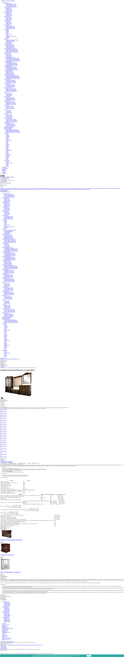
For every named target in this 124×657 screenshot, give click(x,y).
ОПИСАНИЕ (4, 463)
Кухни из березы (9, 55)
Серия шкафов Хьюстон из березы (12, 64)
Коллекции (6, 133)
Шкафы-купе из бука (9, 72)
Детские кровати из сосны (10, 28)
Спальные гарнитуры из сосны (11, 6)
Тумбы (7, 165)
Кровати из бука (9, 9)
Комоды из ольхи (7, 616)
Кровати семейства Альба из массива (10, 48)
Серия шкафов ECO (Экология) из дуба (12, 58)
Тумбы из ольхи (7, 611)
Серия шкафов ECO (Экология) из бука (10, 249)
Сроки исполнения (9, 462)
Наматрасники (8, 43)
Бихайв (10, 643)
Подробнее (2, 364)
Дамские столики (7, 96)
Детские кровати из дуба (8, 216)
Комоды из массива (7, 16)
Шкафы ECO (4, 626)
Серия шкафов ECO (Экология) (9, 57)
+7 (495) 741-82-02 (3, 179)
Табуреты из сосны (9, 117)
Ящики (3, 639)
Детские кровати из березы (10, 27)
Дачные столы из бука (8, 297)
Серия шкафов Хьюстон (8, 61)
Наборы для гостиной (7, 87)
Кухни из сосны (8, 56)
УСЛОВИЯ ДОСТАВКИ (11, 463)
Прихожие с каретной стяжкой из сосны (12, 78)
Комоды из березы (7, 209)
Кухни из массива (72, 188)
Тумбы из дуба (8, 21)
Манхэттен (8, 144)
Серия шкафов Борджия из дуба (9, 257)
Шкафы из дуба (8, 12)
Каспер (7, 152)
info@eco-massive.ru (3, 648)
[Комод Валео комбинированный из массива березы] (62, 534)
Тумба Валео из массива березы (7, 554)
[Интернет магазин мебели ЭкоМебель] (8, 0)
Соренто (7, 149)
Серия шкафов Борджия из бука (11, 67)
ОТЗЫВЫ (28, 463)
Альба (7, 138)
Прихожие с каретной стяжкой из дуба (12, 75)
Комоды (5, 222)
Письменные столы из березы (11, 81)
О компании (4, 167)
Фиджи (7, 147)
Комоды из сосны (9, 19)
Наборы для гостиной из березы (11, 90)
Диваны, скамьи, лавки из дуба (11, 119)
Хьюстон (7, 137)
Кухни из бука (8, 54)
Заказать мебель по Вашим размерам (6, 461)
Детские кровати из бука (10, 26)
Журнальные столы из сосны (11, 104)
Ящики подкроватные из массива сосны (13, 132)
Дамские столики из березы (10, 99)
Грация (7, 148)
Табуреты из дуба (9, 114)
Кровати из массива (7, 7)
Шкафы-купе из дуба (9, 71)
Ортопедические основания (7, 638)
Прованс (7, 156)
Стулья (7, 35)
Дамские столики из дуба (10, 97)
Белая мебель (6, 29)
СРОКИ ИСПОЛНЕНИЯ (21, 463)
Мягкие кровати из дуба (10, 45)
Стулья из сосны (9, 113)
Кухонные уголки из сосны (10, 126)
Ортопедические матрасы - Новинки (10, 230)
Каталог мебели (5, 2)
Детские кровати (7, 25)
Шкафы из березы (9, 14)
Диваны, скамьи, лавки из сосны (11, 121)
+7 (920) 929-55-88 (3, 181)
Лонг (7, 159)
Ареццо (7, 134)
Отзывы (3, 171)
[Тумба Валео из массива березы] (62, 548)
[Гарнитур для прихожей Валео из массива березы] (18, 396)
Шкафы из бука (8, 13)
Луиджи (7, 157)
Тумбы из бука (8, 22)
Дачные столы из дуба (10, 106)
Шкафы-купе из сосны (10, 73)
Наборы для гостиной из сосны (11, 91)
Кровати (7, 30)
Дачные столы (6, 105)
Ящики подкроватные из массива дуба (12, 129)
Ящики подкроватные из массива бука (12, 130)
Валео (7, 151)
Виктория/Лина (6, 345)
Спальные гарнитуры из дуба (11, 4)
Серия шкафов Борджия (98, 188)
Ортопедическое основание (64, 189)
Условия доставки (3, 462)
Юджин (7, 141)
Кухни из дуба (8, 53)
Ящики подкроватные (8, 128)
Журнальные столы (7, 100)
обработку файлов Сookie (55, 655)
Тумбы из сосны (9, 24)
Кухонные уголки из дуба (10, 123)
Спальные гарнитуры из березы (9, 196)
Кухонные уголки (7, 122)
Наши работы (4, 173)
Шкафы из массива (17, 188)
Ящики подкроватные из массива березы (13, 131)
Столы (7, 163)
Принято (89, 655)
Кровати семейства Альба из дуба (11, 49)
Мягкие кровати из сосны (10, 47)
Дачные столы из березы (10, 107)
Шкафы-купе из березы (8, 263)
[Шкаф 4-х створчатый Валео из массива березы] (62, 564)
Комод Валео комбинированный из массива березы (11, 539)
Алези (7, 143)
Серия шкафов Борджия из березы (11, 68)
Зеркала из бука (6, 284)
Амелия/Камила (8, 150)
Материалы (4, 170)
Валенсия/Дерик (9, 140)
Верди (5, 331)
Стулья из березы (9, 112)
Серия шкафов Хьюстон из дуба (11, 62)
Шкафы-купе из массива (8, 70)
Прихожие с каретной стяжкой (9, 74)
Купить (1, 542)
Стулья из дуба (8, 110)
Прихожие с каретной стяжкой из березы (13, 77)
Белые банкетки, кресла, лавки (11, 36)
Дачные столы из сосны (10, 108)
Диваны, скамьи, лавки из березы (9, 311)
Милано (7, 155)
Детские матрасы (9, 42)
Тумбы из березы (9, 23)
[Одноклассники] (2, 175)
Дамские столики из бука (10, 98)
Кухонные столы (9, 34)
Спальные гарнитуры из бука (9, 195)
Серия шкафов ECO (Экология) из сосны (13, 60)
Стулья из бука (8, 111)
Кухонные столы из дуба (10, 84)
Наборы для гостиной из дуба (11, 88)
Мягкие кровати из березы (10, 46)
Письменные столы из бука (10, 80)
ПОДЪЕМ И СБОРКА (35, 463)
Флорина (7, 135)
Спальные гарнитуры (7, 3)
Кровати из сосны (9, 11)
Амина (5, 338)
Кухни (7, 33)
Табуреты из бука (9, 115)
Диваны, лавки (4, 635)
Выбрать (5, 409)
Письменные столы (7, 79)
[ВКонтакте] (1, 175)
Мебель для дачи (7, 160)
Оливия (7, 146)
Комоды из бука (8, 18)
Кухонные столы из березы (10, 86)
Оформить (2, 185)
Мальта (7, 145)
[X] (3, 175)
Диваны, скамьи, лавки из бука (9, 310)
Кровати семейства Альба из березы (12, 51)
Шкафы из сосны (9, 15)
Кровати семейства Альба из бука (11, 50)
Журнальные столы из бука (10, 102)
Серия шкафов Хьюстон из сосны (11, 65)
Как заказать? (4, 168)
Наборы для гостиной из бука (11, 89)
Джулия (7, 139)
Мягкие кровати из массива (8, 44)
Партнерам (4, 169)
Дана (7, 142)
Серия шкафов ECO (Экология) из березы (11, 250)
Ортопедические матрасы (10, 40)
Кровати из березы (9, 10)
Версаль (5, 344)
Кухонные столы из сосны (8, 277)
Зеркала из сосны (9, 95)
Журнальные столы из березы (11, 103)
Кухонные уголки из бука (10, 124)
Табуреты (44, 189)
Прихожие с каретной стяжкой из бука (12, 76)
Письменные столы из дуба (8, 270)
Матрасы (45, 188)
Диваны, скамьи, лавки (8, 118)
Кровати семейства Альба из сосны (12, 52)
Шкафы (7, 31)
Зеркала (7, 38)
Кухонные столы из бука (10, 85)
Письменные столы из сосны (11, 82)
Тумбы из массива (7, 20)
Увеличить (2, 409)
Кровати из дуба (9, 8)
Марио (7, 158)
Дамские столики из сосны (8, 290)
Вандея (5, 324)
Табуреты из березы (9, 116)
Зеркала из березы (9, 94)
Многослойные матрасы (10, 41)
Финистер (8, 136)
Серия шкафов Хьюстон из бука (11, 63)
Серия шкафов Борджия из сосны (11, 69)
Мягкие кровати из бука (8, 236)
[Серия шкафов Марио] (4, 190)
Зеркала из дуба (6, 283)
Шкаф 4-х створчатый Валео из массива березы (10, 572)
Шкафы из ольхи (7, 621)
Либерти (7, 153)
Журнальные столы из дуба (10, 101)
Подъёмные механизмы (73, 189)
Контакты (4, 172)
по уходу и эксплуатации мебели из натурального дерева (9, 358)
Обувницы (8, 37)
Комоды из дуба (8, 17)
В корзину (2, 459)
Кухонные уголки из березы (10, 125)
